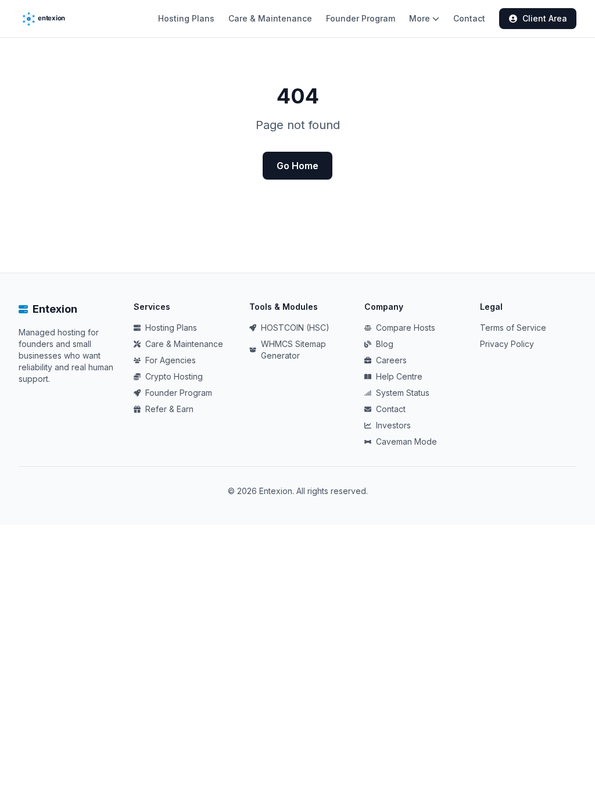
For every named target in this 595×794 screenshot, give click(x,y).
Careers (391, 360)
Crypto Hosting (174, 376)
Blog (384, 344)
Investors (393, 425)
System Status (402, 393)
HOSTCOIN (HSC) (295, 327)
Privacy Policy (507, 344)
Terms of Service (513, 327)
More (419, 18)
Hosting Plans (186, 18)
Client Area (544, 18)
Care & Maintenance (270, 18)
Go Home (297, 165)
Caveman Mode (406, 441)
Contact (469, 18)
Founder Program (360, 18)
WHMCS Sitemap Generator (293, 349)
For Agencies (170, 360)
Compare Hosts (405, 327)
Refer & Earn (169, 409)
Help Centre (399, 376)
